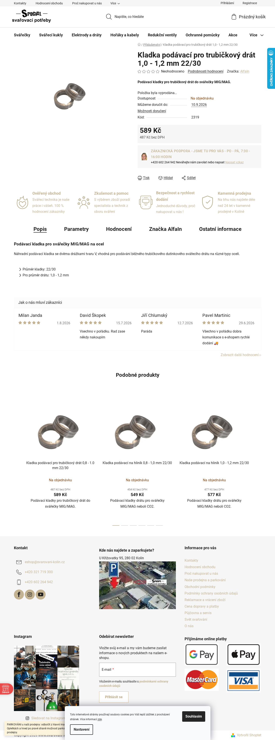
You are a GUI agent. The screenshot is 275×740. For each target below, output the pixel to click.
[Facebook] (19, 595)
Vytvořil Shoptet (249, 735)
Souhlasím (193, 716)
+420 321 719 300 (39, 572)
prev (17, 461)
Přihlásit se (114, 697)
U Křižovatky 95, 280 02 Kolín (121, 558)
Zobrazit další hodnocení (240, 355)
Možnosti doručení (152, 111)
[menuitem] (22, 35)
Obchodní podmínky (200, 587)
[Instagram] (30, 595)
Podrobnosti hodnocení (205, 71)
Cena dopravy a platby (202, 606)
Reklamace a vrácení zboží (205, 600)
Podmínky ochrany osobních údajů (211, 593)
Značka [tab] (165, 229)
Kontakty (20, 3)
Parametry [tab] (76, 229)
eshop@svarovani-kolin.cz (45, 562)
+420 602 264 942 (39, 582)
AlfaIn (244, 71)
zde (100, 719)
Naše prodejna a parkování (205, 580)
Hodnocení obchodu (49, 3)
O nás (189, 626)
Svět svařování (196, 619)
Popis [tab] (40, 229)
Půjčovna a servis (198, 613)
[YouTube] (41, 595)
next (257, 461)
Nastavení (81, 729)
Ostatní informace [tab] (220, 229)
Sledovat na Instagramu (49, 718)
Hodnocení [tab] (119, 229)
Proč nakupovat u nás (87, 3)
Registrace (250, 3)
